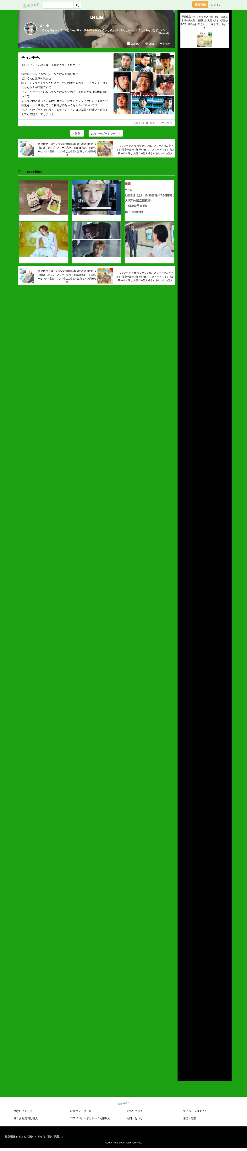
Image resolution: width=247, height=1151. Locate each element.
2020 (183, 1035)
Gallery (134, 43)
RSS (186, 1074)
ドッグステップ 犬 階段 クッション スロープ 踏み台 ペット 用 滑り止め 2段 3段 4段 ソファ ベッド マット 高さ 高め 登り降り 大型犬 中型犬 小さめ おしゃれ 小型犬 (145, 149)
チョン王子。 (31, 57)
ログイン (216, 4)
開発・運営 (189, 1118)
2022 (183, 1026)
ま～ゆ (44, 25)
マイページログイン (195, 1111)
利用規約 (104, 1118)
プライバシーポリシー (83, 1118)
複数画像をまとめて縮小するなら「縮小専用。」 (34, 1136)
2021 (183, 1031)
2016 (183, 1053)
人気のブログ (134, 1111)
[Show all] (163, 33)
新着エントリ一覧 (81, 1111)
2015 (183, 1058)
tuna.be (123, 1103)
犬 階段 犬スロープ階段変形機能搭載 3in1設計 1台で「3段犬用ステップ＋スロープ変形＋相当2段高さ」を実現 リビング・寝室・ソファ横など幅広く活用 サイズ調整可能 (67, 149)
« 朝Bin (77, 133)
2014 (183, 1062)
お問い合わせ (134, 1118)
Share (166, 43)
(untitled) (185, 64)
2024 (183, 1017)
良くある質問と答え (26, 1118)
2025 (183, 1013)
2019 (183, 1040)
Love (151, 43)
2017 (183, 1049)
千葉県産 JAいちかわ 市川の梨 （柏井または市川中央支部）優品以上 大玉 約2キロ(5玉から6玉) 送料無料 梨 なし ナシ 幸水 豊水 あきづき (204, 22)
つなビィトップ (23, 1111)
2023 (183, 1022)
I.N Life (96, 17)
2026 (183, 1009)
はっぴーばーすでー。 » (105, 133)
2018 (183, 1044)
